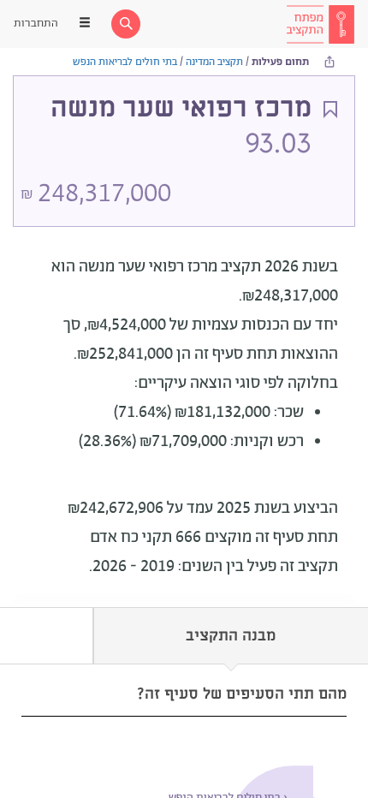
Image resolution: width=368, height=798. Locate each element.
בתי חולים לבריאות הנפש (125, 62)
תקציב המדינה (214, 62)
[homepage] (320, 24)
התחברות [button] (36, 23)
